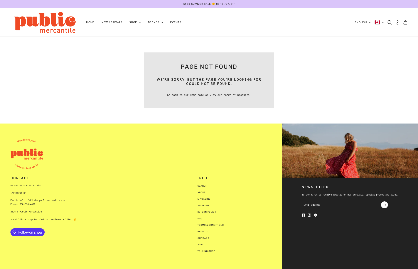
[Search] (390, 22)
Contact (203, 238)
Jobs (200, 244)
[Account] (397, 22)
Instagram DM (18, 193)
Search (202, 186)
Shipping (203, 205)
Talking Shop (206, 251)
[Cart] (405, 22)
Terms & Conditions (210, 225)
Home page (197, 95)
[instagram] (309, 215)
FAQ (199, 218)
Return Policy (206, 212)
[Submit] (384, 204)
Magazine (204, 199)
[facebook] (303, 215)
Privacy (202, 231)
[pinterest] (315, 215)
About (201, 192)
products (243, 95)
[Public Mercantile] (44, 22)
